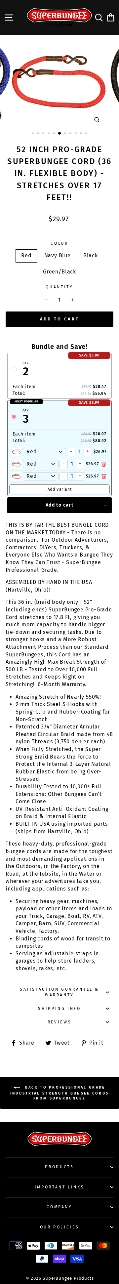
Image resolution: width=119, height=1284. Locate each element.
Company (59, 1207)
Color (59, 243)
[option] (59, 82)
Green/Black (59, 272)
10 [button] (81, 134)
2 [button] (38, 134)
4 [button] (49, 134)
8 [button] (71, 134)
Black (90, 255)
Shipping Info (59, 1008)
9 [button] (76, 134)
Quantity (59, 287)
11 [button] (87, 134)
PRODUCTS (59, 1167)
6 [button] (59, 133)
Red (26, 255)
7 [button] (65, 134)
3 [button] (44, 134)
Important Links (60, 1187)
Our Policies (59, 1227)
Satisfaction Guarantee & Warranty (59, 992)
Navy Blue (57, 255)
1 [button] (33, 134)
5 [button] (54, 134)
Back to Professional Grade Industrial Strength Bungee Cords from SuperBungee (59, 1092)
